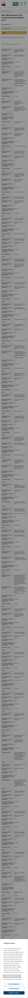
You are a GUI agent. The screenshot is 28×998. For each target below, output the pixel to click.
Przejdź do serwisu (14, 993)
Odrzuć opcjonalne (14, 984)
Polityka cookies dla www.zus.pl (12, 976)
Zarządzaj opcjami (14, 988)
